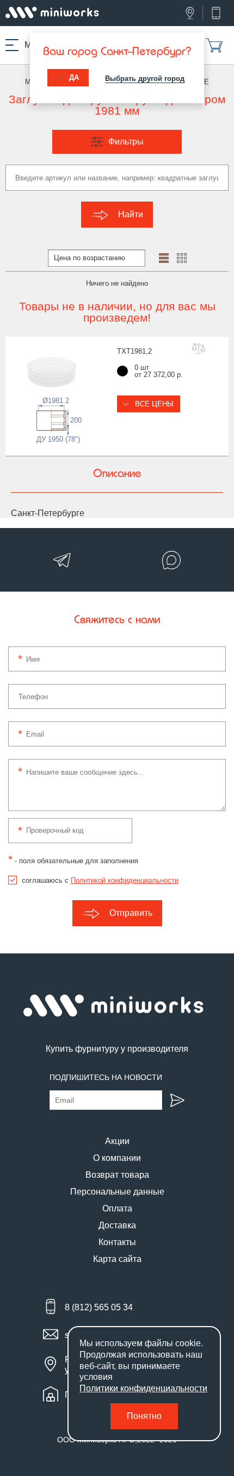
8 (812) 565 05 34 (99, 1307)
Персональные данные (117, 1191)
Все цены (153, 404)
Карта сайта (117, 1259)
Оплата (117, 1208)
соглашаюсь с (100, 880)
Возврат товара (117, 1174)
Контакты (117, 1242)
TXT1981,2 (134, 351)
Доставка (117, 1225)
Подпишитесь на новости (106, 1077)
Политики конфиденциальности (143, 1388)
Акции (117, 1141)
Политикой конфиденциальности (124, 880)
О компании (117, 1158)
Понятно (144, 1416)
